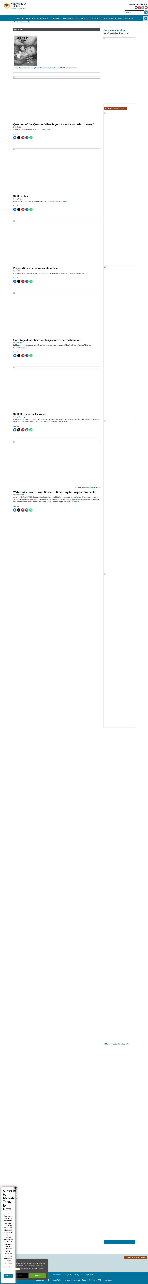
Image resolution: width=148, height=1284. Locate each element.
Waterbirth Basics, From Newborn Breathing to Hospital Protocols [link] (54, 492)
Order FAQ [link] (97, 1280)
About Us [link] (44, 18)
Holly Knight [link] (18, 199)
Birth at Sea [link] (20, 196)
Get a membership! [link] (114, 30)
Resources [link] (55, 18)
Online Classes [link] (109, 18)
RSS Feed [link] (92, 1275)
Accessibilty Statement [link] (72, 1280)
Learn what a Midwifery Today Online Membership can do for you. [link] (36, 68)
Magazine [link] (19, 18)
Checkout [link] (143, 4)
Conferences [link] (32, 18)
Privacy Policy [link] (56, 1280)
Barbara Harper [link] (19, 495)
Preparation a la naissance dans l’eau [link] (35, 268)
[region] (26, 1269)
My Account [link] (108, 1280)
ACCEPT (37, 1275)
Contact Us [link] (40, 1280)
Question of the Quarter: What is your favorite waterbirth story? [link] (53, 124)
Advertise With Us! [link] (71, 18)
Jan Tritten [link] (18, 127)
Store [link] (97, 18)
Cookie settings (17, 1275)
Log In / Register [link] (133, 4)
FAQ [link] (47, 1280)
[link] (145, 18)
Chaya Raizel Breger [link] (20, 417)
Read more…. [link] (46, 129)
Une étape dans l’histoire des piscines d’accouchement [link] (46, 340)
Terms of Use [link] (86, 1280)
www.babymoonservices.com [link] (92, 487)
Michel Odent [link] (18, 343)
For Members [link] (87, 18)
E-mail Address (8, 1267)
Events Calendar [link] (125, 18)
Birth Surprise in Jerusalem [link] (30, 414)
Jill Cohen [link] (17, 271)
